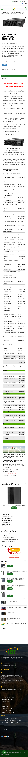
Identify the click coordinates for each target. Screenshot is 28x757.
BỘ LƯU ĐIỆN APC (11, 564)
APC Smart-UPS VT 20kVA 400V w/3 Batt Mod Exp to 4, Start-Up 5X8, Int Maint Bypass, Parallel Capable (16, 586)
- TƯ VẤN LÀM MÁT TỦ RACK (8, 537)
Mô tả (3, 75)
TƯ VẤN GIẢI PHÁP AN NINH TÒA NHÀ (11, 539)
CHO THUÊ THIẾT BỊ (7, 520)
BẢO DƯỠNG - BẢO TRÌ (7, 526)
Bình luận (4, 78)
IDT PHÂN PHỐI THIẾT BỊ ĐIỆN (13, 618)
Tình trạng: (4, 61)
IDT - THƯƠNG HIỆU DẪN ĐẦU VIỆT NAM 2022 (17, 607)
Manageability (6, 423)
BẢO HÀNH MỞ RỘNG (6, 518)
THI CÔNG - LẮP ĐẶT (6, 522)
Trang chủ (3, 12)
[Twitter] (9, 69)
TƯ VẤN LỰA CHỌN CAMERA (9, 725)
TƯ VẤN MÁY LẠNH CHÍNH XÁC (8, 541)
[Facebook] (7, 69)
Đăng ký (23, 1)
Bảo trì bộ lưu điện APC (12, 601)
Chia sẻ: (4, 69)
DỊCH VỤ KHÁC (5, 527)
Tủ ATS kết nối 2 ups (11, 612)
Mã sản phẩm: (5, 43)
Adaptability (6, 411)
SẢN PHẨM (10, 12)
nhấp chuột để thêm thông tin (9, 128)
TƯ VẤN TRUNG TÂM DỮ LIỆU (8, 533)
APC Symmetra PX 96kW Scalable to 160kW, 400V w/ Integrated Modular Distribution (16, 579)
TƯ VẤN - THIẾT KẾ (6, 524)
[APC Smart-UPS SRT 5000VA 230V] (13, 69)
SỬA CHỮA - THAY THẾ (7, 516)
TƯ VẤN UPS (5, 729)
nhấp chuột (10, 121)
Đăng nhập (15, 1)
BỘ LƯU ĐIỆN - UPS (19, 12)
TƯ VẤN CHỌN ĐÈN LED (8, 727)
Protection (5, 370)
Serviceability (6, 393)
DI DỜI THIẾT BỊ (6, 706)
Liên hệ (4, 64)
